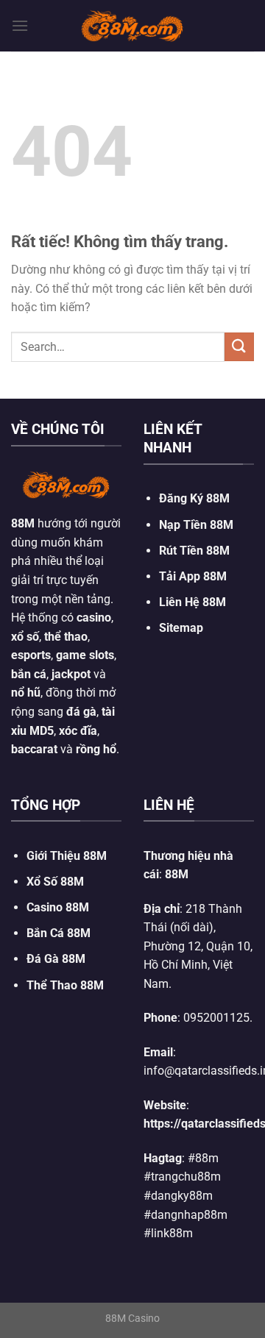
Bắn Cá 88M (58, 933)
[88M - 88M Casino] (132, 26)
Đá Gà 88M (55, 959)
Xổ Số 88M (55, 882)
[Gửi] (239, 346)
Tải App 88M (193, 576)
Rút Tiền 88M (194, 551)
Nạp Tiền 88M (196, 525)
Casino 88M (57, 907)
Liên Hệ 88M (192, 602)
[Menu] (20, 25)
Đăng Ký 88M (194, 498)
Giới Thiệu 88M (66, 856)
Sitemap (181, 628)
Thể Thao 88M (65, 985)
